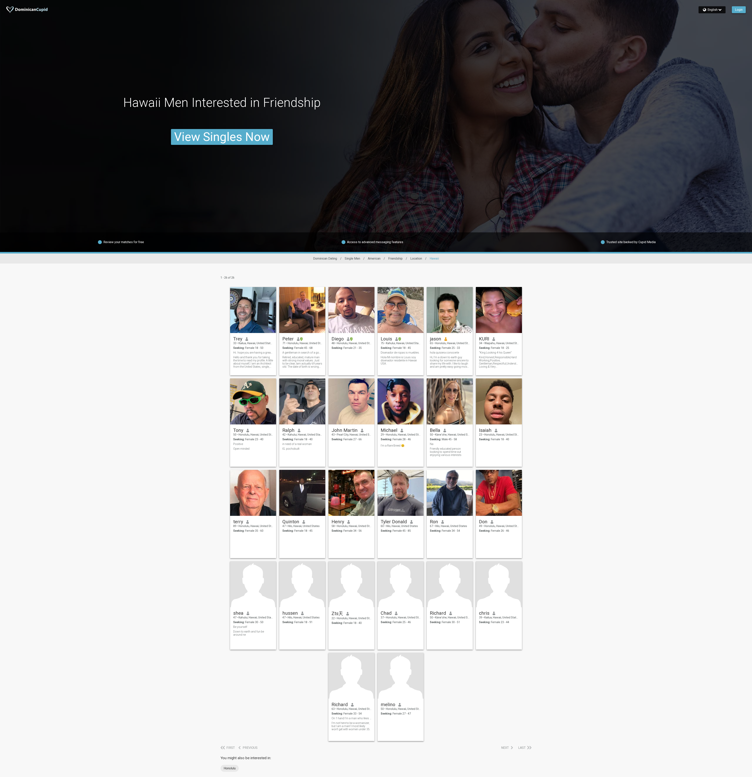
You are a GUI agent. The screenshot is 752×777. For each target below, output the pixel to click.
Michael (389, 430)
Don (483, 521)
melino (388, 704)
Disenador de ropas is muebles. (400, 352)
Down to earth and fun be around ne (248, 633)
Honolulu (230, 768)
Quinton (290, 521)
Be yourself (240, 626)
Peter (288, 339)
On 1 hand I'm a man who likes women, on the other (351, 718)
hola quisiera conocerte (444, 352)
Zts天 (337, 613)
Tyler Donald (394, 521)
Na (431, 444)
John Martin (345, 430)
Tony (238, 430)
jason (435, 339)
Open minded (241, 448)
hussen (290, 613)
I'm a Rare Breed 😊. (393, 445)
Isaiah (485, 430)
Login (739, 10)
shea (238, 613)
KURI (484, 339)
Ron (434, 521)
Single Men (352, 258)
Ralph (288, 430)
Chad (386, 613)
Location (416, 258)
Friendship (395, 258)
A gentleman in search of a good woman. (302, 352)
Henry (338, 521)
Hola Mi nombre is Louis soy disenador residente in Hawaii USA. (399, 360)
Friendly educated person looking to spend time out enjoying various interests (445, 452)
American (374, 258)
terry (238, 521)
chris (484, 613)
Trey (237, 339)
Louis (386, 339)
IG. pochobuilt (290, 448)
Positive (238, 444)
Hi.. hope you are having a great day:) (253, 352)
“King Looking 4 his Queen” (495, 352)
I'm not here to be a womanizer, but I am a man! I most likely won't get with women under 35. (351, 726)
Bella (435, 430)
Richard (438, 613)
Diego (338, 339)
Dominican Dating (325, 258)
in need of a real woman (297, 444)
